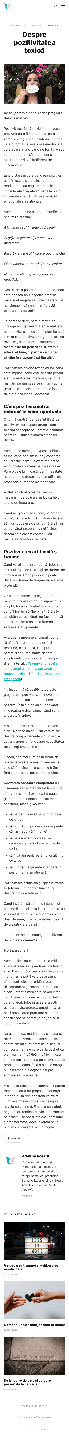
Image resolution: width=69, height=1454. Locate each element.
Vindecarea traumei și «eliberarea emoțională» (31, 1267)
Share (11, 1138)
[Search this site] (55, 6)
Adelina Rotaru (35, 1156)
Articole (52, 25)
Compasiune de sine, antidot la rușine (34, 1325)
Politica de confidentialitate (34, 1417)
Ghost (42, 1428)
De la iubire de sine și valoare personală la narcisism (27, 1382)
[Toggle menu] (63, 6)
